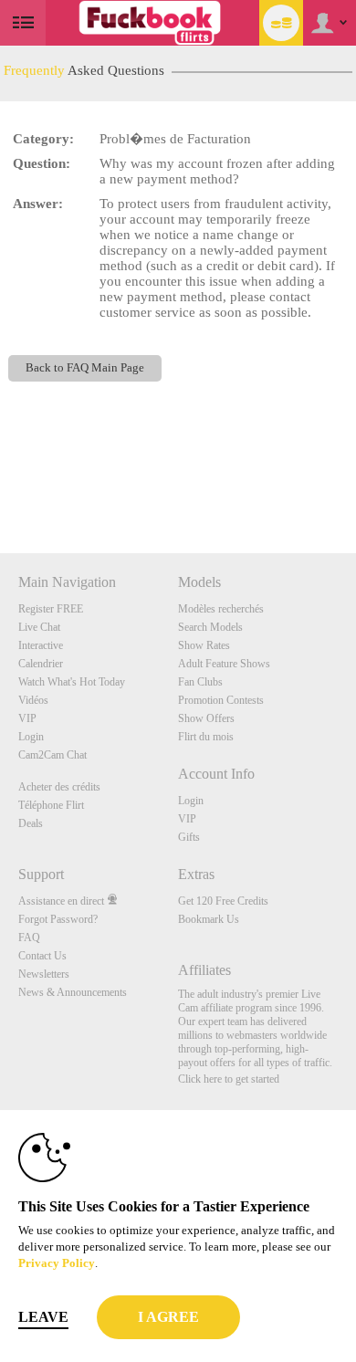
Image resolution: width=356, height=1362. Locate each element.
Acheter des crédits (59, 787)
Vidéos (33, 700)
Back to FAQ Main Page (85, 367)
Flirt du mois (206, 736)
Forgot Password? (58, 919)
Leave (43, 1317)
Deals (30, 823)
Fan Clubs (200, 682)
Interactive (40, 645)
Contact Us (42, 955)
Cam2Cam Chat (52, 755)
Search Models (210, 627)
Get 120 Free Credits (223, 901)
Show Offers (206, 718)
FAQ (29, 937)
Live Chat (39, 627)
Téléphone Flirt (51, 805)
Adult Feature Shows (224, 663)
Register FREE (50, 608)
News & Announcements (72, 992)
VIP (27, 718)
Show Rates (204, 645)
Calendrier (40, 663)
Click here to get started (228, 1079)
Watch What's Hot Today (71, 682)
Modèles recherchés (221, 608)
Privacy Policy (56, 1263)
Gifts (189, 837)
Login (31, 736)
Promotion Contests (221, 700)
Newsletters (43, 974)
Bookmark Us (208, 919)
